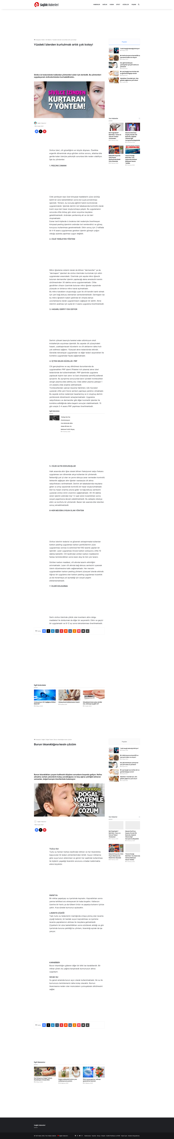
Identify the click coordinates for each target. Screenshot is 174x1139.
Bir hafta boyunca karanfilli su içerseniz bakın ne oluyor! (130, 56)
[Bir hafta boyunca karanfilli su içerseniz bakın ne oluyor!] (114, 58)
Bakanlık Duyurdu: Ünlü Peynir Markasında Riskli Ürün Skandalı (115, 158)
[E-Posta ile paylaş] (83, 631)
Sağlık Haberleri (41, 123)
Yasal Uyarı (124, 1135)
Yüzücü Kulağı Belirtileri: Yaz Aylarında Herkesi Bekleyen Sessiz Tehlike (131, 159)
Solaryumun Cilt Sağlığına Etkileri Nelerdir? (45, 703)
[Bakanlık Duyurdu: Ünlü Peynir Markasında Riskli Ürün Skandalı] (116, 150)
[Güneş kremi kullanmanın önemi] (69, 695)
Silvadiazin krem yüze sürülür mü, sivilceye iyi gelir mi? (92, 703)
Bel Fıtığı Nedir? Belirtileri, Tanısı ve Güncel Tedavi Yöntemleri (115, 135)
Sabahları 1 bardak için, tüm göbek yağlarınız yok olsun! (129, 79)
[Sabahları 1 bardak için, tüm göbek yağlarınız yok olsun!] (114, 80)
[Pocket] (79, 631)
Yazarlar (94, 1135)
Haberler (96, 4)
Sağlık (104, 4)
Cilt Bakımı (48, 39)
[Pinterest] (44, 131)
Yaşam (133, 4)
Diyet (118, 4)
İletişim (103, 1135)
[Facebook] (36, 131)
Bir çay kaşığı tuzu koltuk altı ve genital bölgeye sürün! (129, 72)
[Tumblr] (57, 631)
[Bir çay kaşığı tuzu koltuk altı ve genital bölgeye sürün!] (114, 73)
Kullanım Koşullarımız (134, 1135)
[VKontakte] (70, 631)
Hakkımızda (87, 1135)
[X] (40, 131)
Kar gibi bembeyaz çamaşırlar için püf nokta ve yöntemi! (129, 65)
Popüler (124, 42)
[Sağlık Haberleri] (46, 4)
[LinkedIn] (53, 631)
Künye (99, 1135)
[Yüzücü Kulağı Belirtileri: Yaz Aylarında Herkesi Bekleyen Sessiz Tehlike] (132, 150)
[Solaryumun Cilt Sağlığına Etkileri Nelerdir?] (45, 695)
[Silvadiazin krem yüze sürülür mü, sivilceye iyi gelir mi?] (94, 695)
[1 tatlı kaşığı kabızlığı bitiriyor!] (114, 50)
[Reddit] (66, 631)
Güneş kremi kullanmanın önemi (69, 702)
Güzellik (126, 4)
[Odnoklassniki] (74, 631)
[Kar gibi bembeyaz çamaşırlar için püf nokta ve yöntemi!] (114, 65)
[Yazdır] (87, 631)
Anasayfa (38, 39)
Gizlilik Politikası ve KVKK (113, 1135)
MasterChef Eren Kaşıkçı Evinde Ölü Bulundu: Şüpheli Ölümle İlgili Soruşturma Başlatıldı (132, 136)
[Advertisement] (87, 23)
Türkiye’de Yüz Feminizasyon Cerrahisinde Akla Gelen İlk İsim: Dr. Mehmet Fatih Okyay (67, 423)
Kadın (112, 4)
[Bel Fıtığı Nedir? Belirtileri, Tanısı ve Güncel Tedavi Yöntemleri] (116, 127)
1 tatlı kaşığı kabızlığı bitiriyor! (130, 48)
